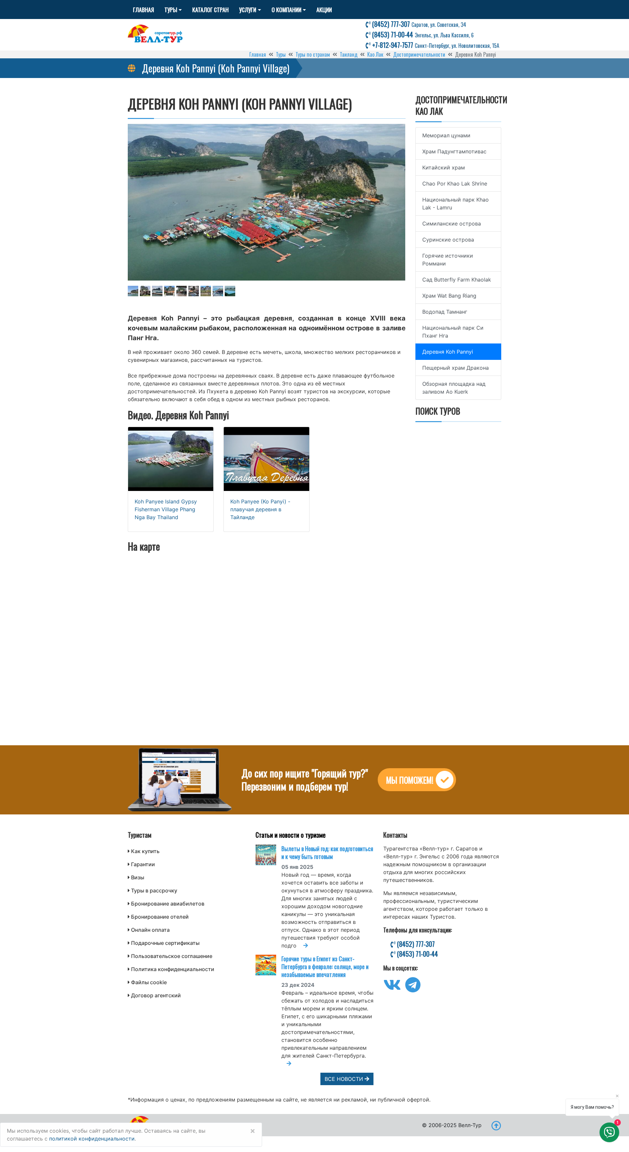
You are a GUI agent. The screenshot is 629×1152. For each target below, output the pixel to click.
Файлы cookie (149, 982)
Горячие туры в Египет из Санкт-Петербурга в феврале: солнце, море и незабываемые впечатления (325, 966)
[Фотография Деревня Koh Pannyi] (267, 202)
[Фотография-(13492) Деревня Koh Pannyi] (230, 291)
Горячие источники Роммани (447, 259)
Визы (137, 877)
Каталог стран (210, 9)
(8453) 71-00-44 (422, 34)
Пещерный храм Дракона (455, 367)
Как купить (145, 851)
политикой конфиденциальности (92, 1138)
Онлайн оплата (150, 930)
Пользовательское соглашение (171, 956)
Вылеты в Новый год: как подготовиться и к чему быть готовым (327, 852)
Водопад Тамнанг (444, 311)
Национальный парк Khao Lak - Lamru (455, 203)
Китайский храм (443, 167)
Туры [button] (170, 9)
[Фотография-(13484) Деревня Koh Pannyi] (133, 291)
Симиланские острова (451, 223)
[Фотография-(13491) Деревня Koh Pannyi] (218, 291)
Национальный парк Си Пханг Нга (453, 331)
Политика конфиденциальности (172, 969)
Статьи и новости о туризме (291, 835)
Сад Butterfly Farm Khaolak (456, 279)
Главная (143, 9)
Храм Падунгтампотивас (454, 151)
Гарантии (143, 864)
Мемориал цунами (446, 135)
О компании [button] (286, 9)
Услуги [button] (247, 9)
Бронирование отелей (160, 916)
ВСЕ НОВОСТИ (345, 1079)
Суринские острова (448, 239)
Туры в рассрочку (154, 890)
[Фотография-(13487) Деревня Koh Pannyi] (169, 291)
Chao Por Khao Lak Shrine (454, 183)
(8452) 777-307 (418, 24)
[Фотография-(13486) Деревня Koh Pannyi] (157, 291)
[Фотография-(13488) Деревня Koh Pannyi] (181, 291)
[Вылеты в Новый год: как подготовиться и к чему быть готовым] (268, 855)
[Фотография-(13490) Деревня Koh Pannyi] (205, 291)
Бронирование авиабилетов (167, 903)
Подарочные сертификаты (165, 943)
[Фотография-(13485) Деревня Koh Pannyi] (145, 291)
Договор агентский (156, 995)
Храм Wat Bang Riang (449, 295)
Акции (324, 9)
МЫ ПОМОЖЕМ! (409, 780)
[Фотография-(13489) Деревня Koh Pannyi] (193, 291)
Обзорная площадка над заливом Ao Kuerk (454, 388)
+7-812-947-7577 (435, 45)
